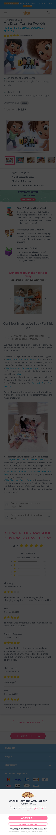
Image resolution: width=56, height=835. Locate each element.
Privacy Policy (34, 809)
